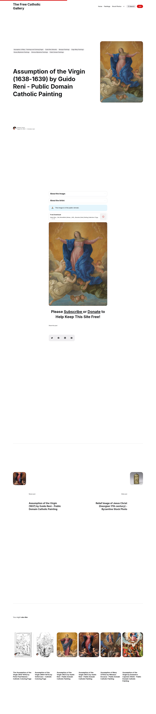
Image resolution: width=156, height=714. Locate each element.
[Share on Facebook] (58, 338)
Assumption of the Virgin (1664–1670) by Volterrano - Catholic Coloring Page (43, 676)
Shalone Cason (21, 127)
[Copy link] (71, 338)
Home (100, 6)
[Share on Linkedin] (65, 338)
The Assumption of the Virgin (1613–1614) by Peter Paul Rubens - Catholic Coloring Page (22, 676)
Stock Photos (116, 6)
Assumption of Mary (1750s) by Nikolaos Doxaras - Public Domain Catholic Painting (110, 676)
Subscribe (73, 311)
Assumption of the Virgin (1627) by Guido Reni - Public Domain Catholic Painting (65, 676)
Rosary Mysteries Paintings (21, 52)
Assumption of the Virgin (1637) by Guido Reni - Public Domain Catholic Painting (87, 676)
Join (140, 6)
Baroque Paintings (64, 49)
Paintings (107, 6)
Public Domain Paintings (57, 52)
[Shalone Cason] (14, 128)
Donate (94, 311)
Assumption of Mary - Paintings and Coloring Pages (28, 49)
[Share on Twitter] (52, 338)
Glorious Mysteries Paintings (39, 52)
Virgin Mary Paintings (77, 49)
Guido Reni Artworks (51, 49)
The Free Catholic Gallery (27, 6)
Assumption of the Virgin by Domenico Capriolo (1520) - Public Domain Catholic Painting (131, 677)
